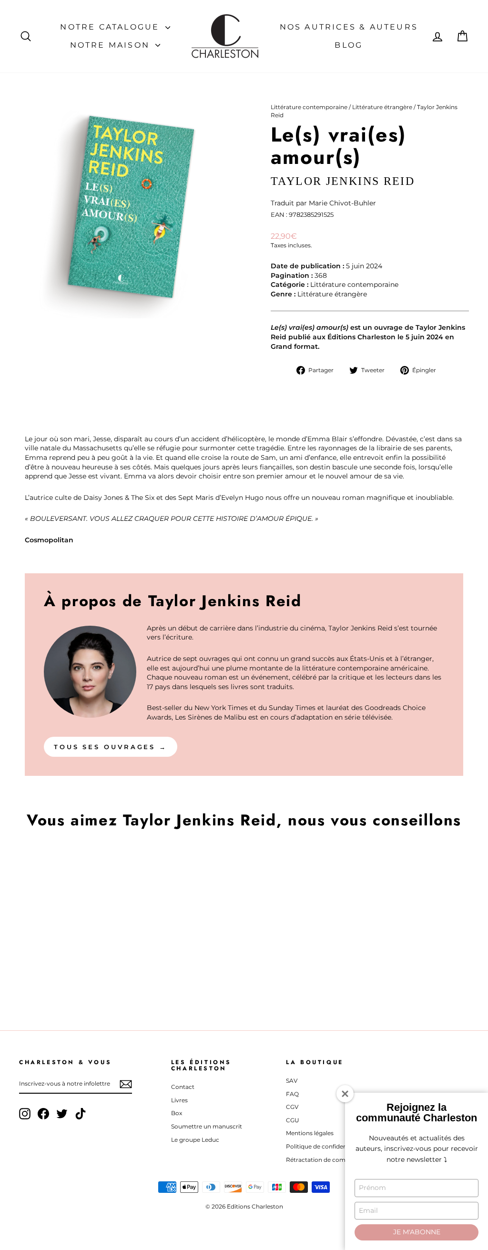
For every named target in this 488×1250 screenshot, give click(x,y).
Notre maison (111, 45)
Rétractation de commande (326, 1159)
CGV (292, 1106)
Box (176, 1113)
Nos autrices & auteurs (349, 26)
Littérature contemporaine (309, 107)
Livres (179, 1100)
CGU (292, 1120)
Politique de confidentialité (324, 1146)
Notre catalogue (111, 26)
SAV (291, 1080)
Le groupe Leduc (195, 1139)
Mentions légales (310, 1133)
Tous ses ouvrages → (110, 747)
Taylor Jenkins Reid (343, 181)
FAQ (292, 1094)
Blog (349, 45)
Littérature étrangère (382, 107)
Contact (182, 1086)
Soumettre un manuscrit (206, 1126)
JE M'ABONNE (416, 1232)
